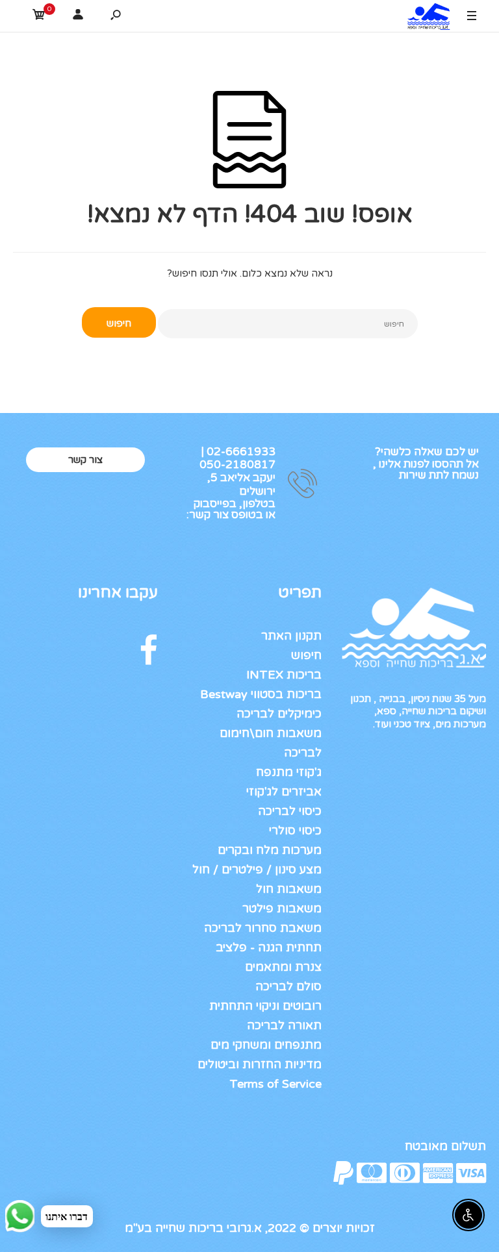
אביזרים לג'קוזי (284, 791)
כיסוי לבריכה (290, 811)
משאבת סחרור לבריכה (263, 928)
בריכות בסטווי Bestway (261, 694)
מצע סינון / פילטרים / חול (257, 869)
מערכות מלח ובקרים (270, 850)
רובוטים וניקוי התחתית (265, 1006)
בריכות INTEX (284, 675)
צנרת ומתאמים (283, 967)
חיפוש (306, 655)
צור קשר (85, 460)
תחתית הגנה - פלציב (269, 947)
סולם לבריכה (288, 986)
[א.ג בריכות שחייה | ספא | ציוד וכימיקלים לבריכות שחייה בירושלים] (426, 18)
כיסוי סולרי (295, 830)
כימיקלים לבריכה (279, 714)
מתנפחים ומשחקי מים (266, 1045)
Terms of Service (275, 1084)
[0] (38, 16)
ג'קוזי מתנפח (289, 772)
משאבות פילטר (282, 908)
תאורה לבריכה (284, 1025)
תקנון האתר (291, 636)
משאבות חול (289, 889)
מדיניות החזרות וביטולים (260, 1064)
